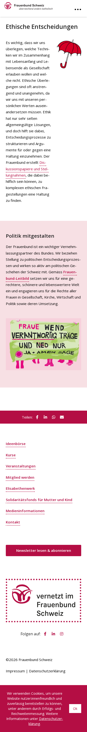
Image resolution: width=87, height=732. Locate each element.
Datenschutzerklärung (47, 670)
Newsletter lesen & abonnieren (43, 550)
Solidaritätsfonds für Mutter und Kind (39, 499)
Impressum (15, 670)
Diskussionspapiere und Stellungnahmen (27, 169)
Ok (75, 708)
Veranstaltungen (21, 466)
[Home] (28, 5)
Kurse (11, 454)
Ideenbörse (16, 443)
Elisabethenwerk (20, 488)
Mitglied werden (20, 477)
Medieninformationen (25, 510)
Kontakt (13, 522)
